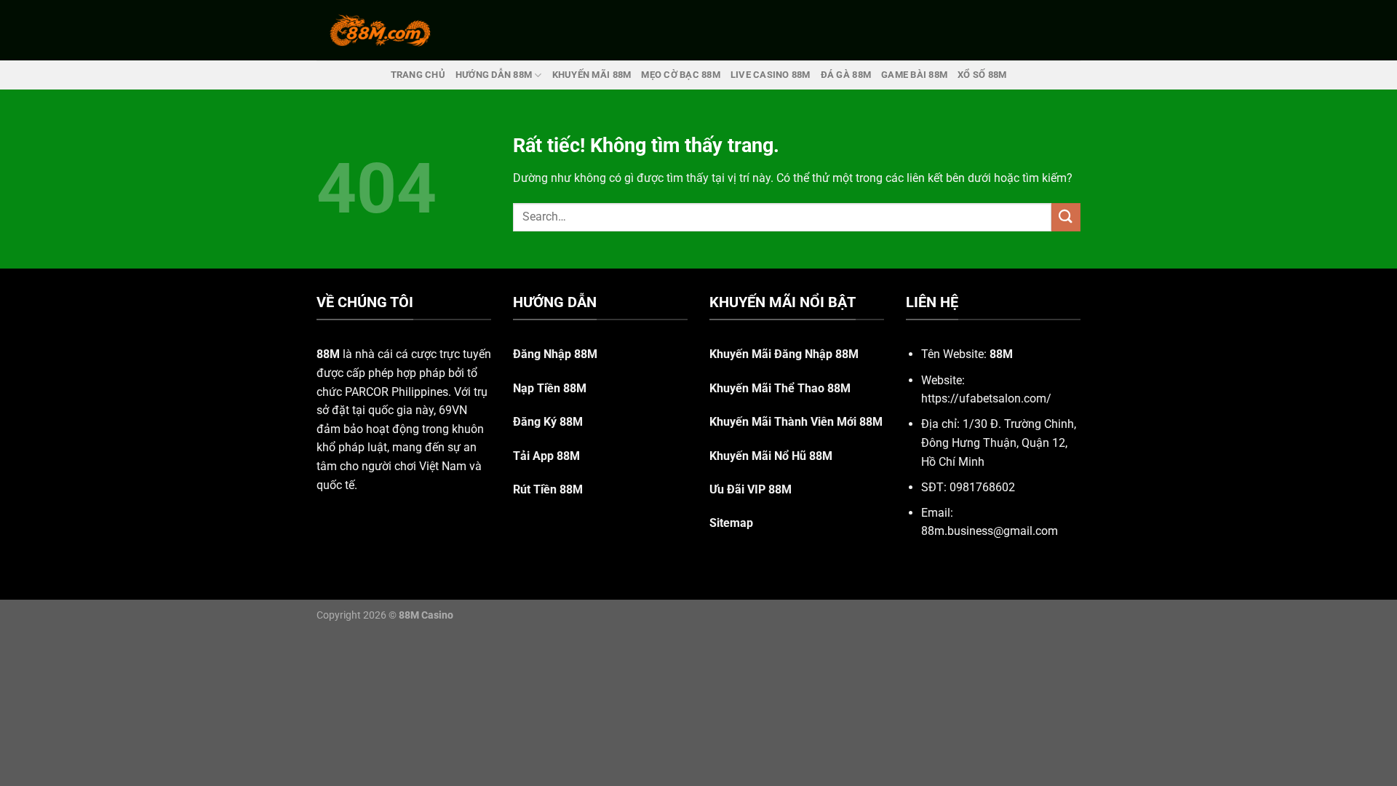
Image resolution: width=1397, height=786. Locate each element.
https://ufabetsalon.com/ (986, 398)
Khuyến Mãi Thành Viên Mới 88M (796, 422)
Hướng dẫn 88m (493, 74)
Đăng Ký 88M (548, 422)
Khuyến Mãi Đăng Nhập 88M (784, 354)
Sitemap (731, 523)
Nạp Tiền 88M (549, 388)
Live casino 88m (771, 74)
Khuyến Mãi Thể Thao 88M (780, 388)
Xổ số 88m (982, 74)
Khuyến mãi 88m (592, 74)
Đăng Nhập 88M (555, 354)
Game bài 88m (914, 74)
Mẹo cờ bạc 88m (680, 74)
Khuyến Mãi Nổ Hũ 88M (770, 456)
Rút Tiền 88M (548, 489)
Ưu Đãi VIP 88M (750, 489)
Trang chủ (418, 74)
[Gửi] (1065, 217)
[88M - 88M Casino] (381, 30)
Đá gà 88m (846, 74)
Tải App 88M (546, 456)
